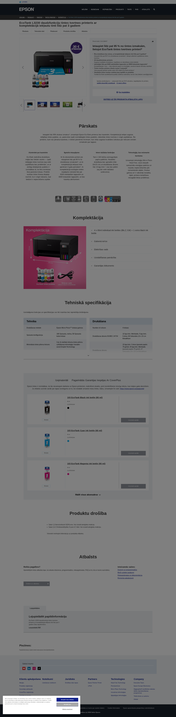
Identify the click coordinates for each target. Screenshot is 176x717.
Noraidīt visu (67, 704)
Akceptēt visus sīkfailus (67, 699)
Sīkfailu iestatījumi (67, 709)
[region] (41, 704)
